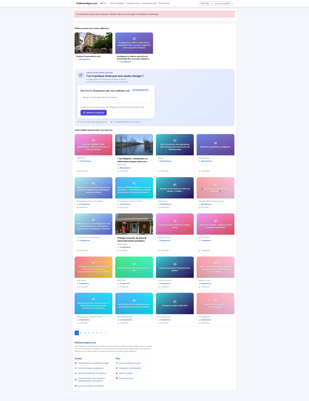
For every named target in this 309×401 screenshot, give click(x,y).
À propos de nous (149, 3)
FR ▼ (105, 3)
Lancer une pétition (222, 3)
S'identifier (205, 3)
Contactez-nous (133, 3)
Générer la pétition (95, 112)
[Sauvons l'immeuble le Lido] (93, 47)
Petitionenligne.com (86, 3)
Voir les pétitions (117, 3)
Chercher (166, 3)
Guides (78, 358)
